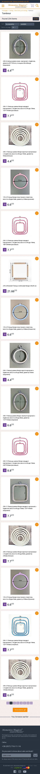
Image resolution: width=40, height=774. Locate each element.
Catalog (11, 10)
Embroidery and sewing (21, 10)
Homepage (5, 10)
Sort (2, 24)
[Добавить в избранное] (37, 34)
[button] (12, 24)
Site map (30, 765)
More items (19, 710)
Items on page (6, 27)
